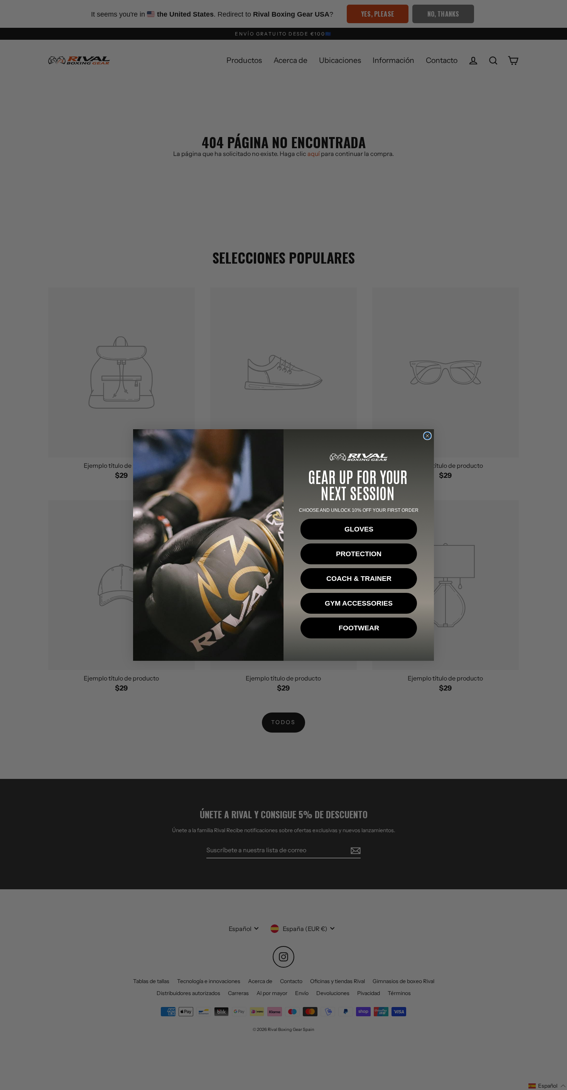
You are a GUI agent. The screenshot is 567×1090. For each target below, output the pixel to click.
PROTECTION (358, 554)
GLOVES (358, 529)
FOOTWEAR (359, 628)
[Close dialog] (427, 435)
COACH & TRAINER (359, 578)
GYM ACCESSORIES (359, 603)
